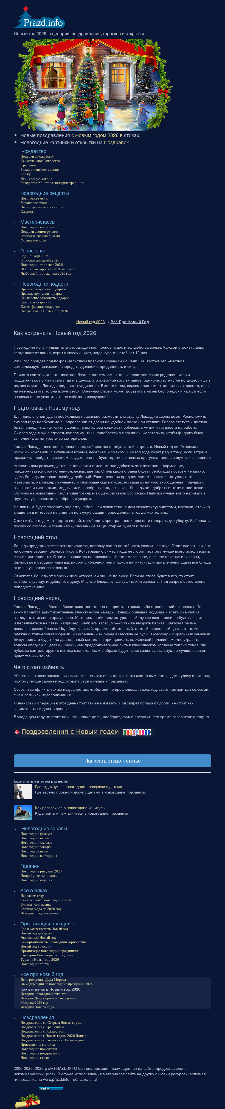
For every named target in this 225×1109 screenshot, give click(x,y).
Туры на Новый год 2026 (40, 959)
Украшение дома (33, 240)
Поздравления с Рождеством (42, 1031)
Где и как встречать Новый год (44, 929)
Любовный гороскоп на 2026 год (46, 273)
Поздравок (116, 142)
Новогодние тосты (35, 964)
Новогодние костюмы (37, 227)
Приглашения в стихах (38, 1044)
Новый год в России (36, 946)
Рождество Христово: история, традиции (52, 183)
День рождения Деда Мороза (43, 979)
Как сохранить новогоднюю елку (46, 900)
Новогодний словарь (36, 842)
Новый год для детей (37, 933)
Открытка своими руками (40, 236)
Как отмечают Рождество (40, 161)
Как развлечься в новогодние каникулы (70, 807)
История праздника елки (39, 913)
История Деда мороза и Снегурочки (48, 998)
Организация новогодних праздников (49, 951)
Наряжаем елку (32, 896)
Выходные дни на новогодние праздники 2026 (57, 984)
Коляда (26, 174)
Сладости (28, 211)
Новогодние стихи (35, 1058)
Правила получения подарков (43, 289)
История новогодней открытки (44, 994)
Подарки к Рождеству (37, 156)
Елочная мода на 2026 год (41, 909)
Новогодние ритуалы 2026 (41, 871)
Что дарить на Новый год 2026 (44, 311)
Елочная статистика (36, 904)
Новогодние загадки (36, 847)
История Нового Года (37, 1007)
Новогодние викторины (39, 856)
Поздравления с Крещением (42, 1027)
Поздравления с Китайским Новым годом (52, 1040)
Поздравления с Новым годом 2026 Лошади (54, 1036)
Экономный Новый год (38, 937)
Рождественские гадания (40, 169)
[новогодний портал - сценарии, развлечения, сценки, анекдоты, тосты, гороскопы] (39, 16)
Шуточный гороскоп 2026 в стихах (48, 269)
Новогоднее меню (34, 198)
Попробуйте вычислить (39, 876)
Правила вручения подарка (41, 293)
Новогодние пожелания (39, 1049)
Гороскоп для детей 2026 (40, 260)
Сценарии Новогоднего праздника (47, 955)
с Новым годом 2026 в (97, 134)
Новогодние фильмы (36, 834)
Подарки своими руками (39, 231)
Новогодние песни (35, 838)
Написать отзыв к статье (113, 760)
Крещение (28, 165)
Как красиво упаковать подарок (45, 298)
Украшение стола (34, 203)
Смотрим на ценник (36, 302)
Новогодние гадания (36, 880)
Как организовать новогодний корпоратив (53, 942)
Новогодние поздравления (41, 1053)
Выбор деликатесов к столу (42, 207)
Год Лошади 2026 (34, 256)
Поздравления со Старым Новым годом (51, 1022)
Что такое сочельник (36, 178)
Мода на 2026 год (34, 1002)
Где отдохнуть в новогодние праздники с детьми (78, 786)
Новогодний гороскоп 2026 (42, 265)
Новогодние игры (34, 851)
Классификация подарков (40, 307)
